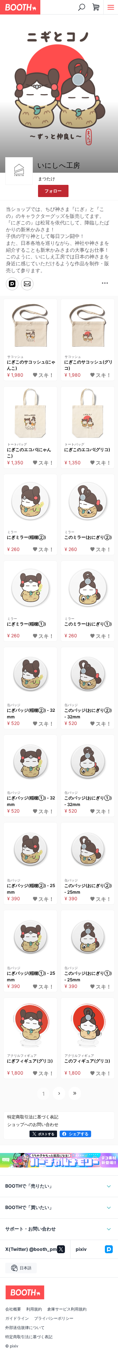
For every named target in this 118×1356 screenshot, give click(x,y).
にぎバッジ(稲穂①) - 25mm (31, 976)
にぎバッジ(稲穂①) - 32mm (31, 801)
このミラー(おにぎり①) (88, 623)
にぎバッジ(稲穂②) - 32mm (31, 713)
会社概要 (13, 1309)
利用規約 (34, 1309)
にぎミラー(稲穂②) (26, 537)
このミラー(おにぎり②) (88, 537)
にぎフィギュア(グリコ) (30, 1060)
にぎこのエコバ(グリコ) (87, 449)
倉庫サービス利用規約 (67, 1309)
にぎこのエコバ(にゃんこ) (29, 453)
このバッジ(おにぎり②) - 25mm (88, 889)
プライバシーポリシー (53, 1318)
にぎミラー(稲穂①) (26, 623)
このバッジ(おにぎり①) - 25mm (88, 976)
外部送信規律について (25, 1328)
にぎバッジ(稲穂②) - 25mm (31, 889)
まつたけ (46, 178)
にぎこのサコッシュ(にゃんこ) (31, 365)
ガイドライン (17, 1318)
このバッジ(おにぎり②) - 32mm (88, 713)
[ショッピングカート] (96, 7)
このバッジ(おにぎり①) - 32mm (88, 801)
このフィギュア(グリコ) (87, 1060)
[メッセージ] (27, 283)
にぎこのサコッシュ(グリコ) (88, 365)
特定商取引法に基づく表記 (28, 1337)
